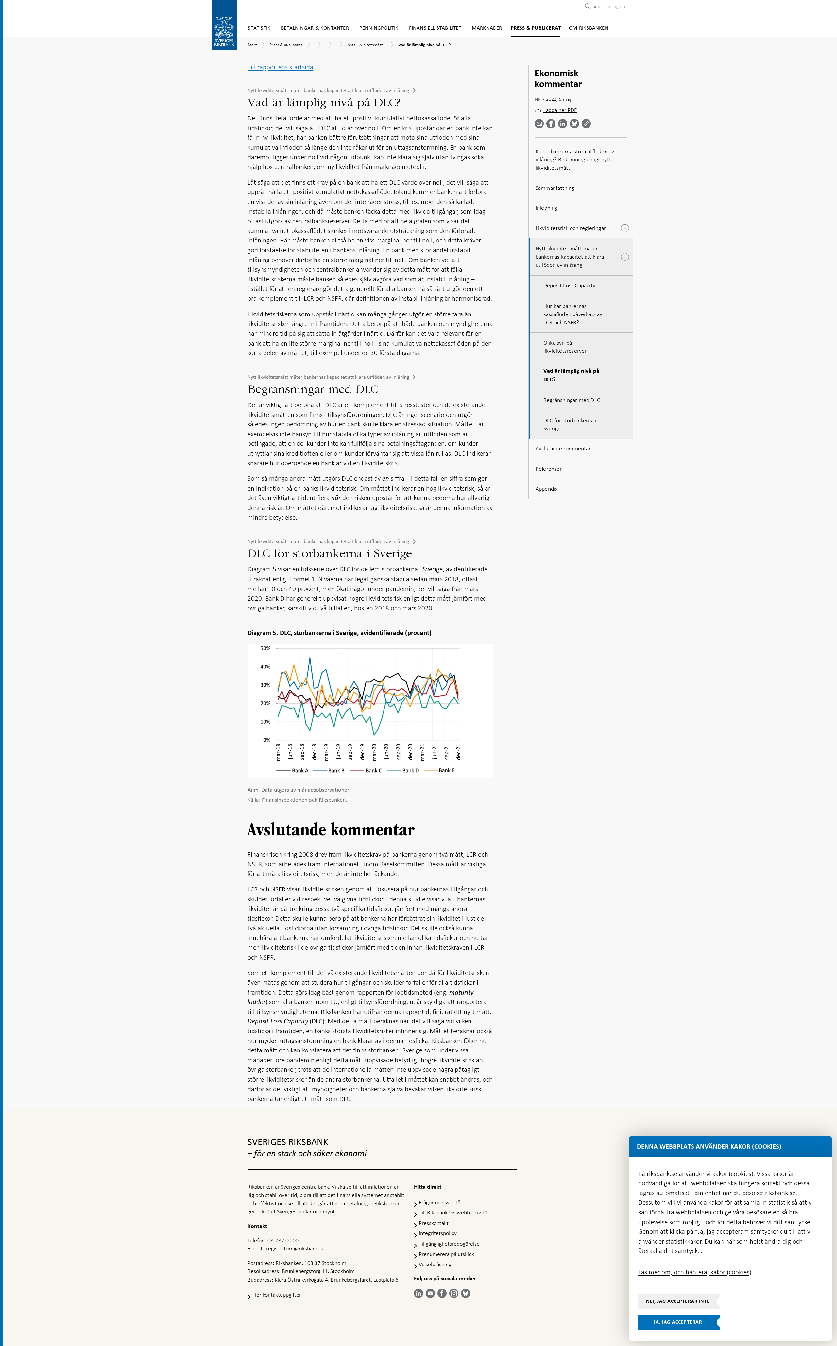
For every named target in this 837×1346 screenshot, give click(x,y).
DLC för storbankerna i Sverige (569, 424)
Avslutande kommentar (563, 448)
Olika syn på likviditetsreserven (565, 346)
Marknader (487, 28)
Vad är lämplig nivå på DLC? (571, 375)
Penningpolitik (379, 28)
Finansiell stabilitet (435, 28)
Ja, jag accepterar (678, 1322)
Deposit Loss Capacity (569, 285)
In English (615, 6)
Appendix (547, 488)
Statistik (259, 28)
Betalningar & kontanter (315, 28)
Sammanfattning (555, 187)
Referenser (549, 468)
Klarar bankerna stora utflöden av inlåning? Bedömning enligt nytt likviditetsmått (575, 159)
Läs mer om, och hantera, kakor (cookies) (694, 1272)
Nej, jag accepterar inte (678, 1301)
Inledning (546, 207)
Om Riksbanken (588, 28)
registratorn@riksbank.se (295, 1248)
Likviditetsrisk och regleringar (571, 228)
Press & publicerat (536, 28)
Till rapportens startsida (280, 67)
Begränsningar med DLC (571, 400)
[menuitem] (614, 6)
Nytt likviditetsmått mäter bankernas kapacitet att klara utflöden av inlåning (328, 90)
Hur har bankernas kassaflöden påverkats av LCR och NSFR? (573, 314)
